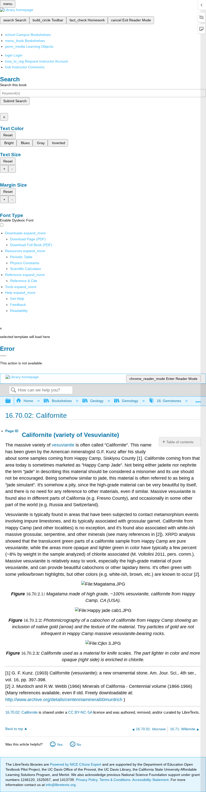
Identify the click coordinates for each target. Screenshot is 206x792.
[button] (18, 305)
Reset (8, 135)
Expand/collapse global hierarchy (11, 401)
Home (28, 401)
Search (13, 390)
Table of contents (179, 442)
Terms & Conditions (114, 780)
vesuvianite (63, 444)
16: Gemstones (169, 401)
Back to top (14, 729)
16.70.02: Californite (21, 712)
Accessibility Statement (150, 780)
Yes (60, 745)
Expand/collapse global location (198, 400)
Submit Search (15, 101)
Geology (97, 401)
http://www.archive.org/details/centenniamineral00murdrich (63, 699)
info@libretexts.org (60, 785)
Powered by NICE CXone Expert (76, 764)
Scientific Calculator (25, 269)
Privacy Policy (86, 780)
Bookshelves (62, 401)
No (79, 745)
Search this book (13, 85)
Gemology (130, 401)
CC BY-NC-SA (80, 712)
